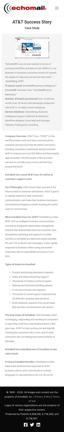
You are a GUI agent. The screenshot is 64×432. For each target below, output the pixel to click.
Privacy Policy (43, 396)
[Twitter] (32, 425)
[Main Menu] (57, 8)
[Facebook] (26, 425)
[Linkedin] (38, 425)
